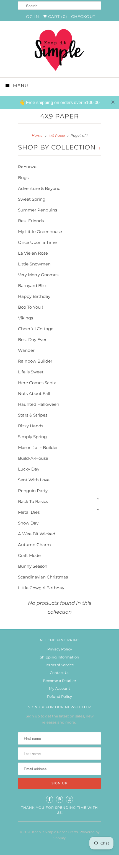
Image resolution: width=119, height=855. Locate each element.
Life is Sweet (30, 371)
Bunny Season (32, 566)
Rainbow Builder (35, 361)
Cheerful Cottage (35, 328)
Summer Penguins (37, 210)
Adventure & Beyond (39, 188)
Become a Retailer (59, 680)
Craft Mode (29, 555)
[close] (113, 102)
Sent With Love (34, 479)
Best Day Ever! (33, 339)
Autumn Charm (34, 544)
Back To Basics (33, 501)
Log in (31, 16)
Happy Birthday (34, 296)
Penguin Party (33, 490)
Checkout (83, 16)
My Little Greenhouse (40, 231)
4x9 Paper (59, 116)
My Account (59, 688)
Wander (26, 350)
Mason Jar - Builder (38, 447)
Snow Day (28, 523)
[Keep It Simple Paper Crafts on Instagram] (69, 799)
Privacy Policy (59, 649)
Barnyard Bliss (32, 285)
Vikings (25, 318)
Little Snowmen (34, 264)
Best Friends (31, 220)
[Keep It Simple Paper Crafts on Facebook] (49, 799)
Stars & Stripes (32, 415)
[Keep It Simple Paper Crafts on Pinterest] (59, 799)
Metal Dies (29, 512)
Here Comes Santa (37, 382)
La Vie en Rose (33, 253)
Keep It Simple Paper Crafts (55, 832)
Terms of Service (59, 665)
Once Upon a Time (37, 242)
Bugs (23, 177)
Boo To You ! (30, 307)
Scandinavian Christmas (43, 577)
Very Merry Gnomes (38, 274)
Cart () (57, 16)
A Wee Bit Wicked (36, 533)
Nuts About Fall (34, 393)
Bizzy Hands (30, 425)
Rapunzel (28, 166)
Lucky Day (28, 469)
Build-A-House (33, 458)
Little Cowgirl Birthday (41, 587)
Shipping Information (59, 657)
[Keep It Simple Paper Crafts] (59, 51)
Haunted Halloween (38, 404)
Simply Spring (32, 436)
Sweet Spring (31, 199)
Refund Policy (59, 696)
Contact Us (59, 672)
